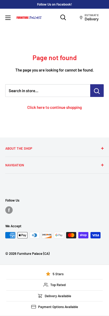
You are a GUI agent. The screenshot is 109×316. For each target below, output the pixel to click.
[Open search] (63, 17)
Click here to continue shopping (54, 107)
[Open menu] (8, 18)
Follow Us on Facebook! (54, 4)
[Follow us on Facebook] (9, 210)
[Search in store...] (97, 90)
